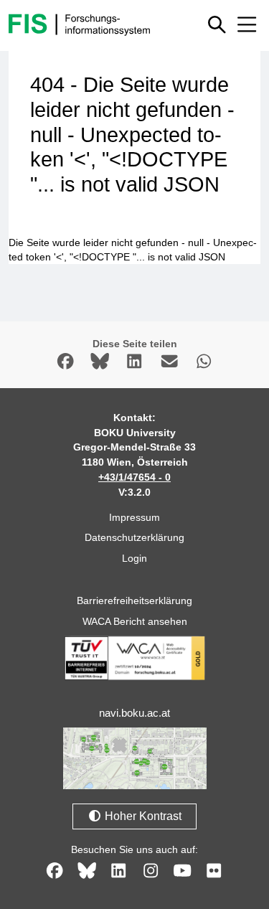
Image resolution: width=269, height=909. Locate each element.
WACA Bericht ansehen (134, 621)
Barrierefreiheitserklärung (134, 600)
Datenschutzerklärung (134, 537)
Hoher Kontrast (141, 816)
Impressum (134, 517)
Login (134, 558)
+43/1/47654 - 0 (134, 477)
